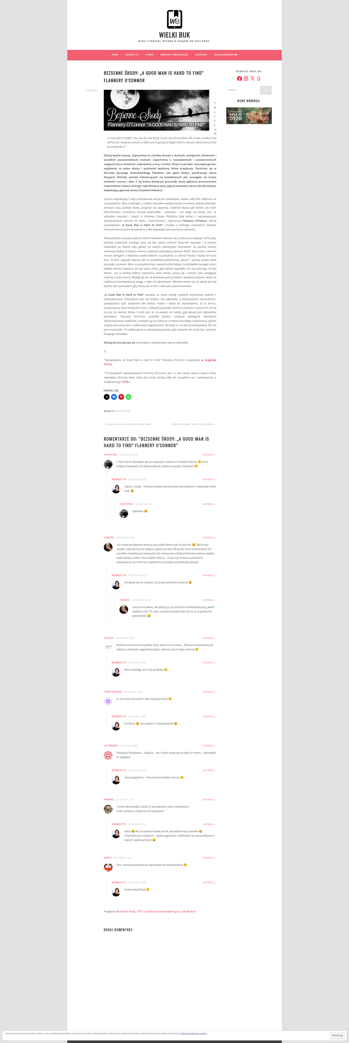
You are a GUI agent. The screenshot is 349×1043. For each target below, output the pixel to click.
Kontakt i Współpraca (174, 55)
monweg (109, 800)
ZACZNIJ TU (131, 55)
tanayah (109, 538)
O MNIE (149, 55)
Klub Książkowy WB (226, 55)
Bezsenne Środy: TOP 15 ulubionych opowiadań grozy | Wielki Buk (155, 912)
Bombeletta (119, 479)
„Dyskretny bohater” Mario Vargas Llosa (192, 424)
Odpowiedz (208, 455)
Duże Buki (201, 55)
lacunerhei (111, 746)
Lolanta (109, 638)
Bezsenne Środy (123, 411)
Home (115, 55)
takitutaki (110, 455)
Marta (107, 858)
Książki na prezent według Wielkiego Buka (129, 424)
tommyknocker (113, 692)
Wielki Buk (174, 34)
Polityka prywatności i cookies (193, 1033)
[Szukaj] (266, 90)
